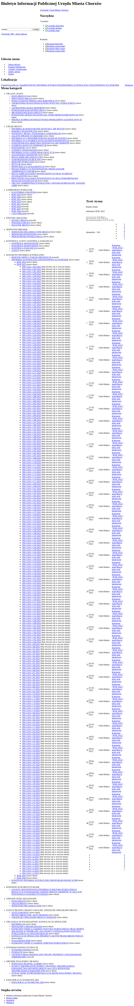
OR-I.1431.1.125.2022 (31, 583)
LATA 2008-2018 (19, 213)
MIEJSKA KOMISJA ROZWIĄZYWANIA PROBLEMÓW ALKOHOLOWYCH (47, 120)
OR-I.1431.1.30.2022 (31, 807)
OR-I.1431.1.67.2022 (31, 717)
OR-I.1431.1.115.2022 (31, 606)
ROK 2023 (16, 204)
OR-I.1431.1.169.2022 (31, 484)
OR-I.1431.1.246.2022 (31, 307)
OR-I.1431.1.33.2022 (31, 798)
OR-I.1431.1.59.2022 (31, 736)
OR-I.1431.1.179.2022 (31, 460)
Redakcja (10, 1003)
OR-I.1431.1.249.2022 (31, 300)
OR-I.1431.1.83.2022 (31, 682)
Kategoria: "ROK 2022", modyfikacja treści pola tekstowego (118, 250)
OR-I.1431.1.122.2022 (31, 592)
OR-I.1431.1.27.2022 (31, 814)
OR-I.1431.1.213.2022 (31, 382)
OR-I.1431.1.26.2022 (31, 816)
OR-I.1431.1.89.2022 (31, 668)
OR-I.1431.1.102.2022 (31, 637)
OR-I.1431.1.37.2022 (31, 788)
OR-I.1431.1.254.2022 (31, 288)
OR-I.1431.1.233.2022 (31, 337)
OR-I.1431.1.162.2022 (31, 500)
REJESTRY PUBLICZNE (23, 162)
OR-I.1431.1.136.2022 (31, 559)
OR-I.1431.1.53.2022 (31, 753)
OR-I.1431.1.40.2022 (31, 781)
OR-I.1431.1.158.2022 (31, 510)
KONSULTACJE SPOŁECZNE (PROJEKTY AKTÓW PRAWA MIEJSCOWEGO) (47, 936)
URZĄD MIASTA (19, 903)
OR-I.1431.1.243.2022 (31, 314)
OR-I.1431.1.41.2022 (31, 802)
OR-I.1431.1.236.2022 (31, 330)
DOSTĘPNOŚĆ (18, 148)
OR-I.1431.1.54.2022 (31, 750)
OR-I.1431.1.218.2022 (31, 370)
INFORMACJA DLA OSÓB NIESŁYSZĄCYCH (33, 152)
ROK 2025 (16, 209)
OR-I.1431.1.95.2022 (31, 654)
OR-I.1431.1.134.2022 (31, 562)
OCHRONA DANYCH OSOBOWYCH (29, 145)
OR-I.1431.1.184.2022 (31, 448)
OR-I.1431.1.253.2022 (31, 290)
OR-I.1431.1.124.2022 (31, 585)
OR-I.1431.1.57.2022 (31, 743)
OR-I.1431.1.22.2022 (31, 826)
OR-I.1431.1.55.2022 (31, 748)
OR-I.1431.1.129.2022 (31, 573)
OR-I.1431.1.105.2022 (31, 630)
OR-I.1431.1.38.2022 (31, 795)
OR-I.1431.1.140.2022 (31, 550)
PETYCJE (16, 164)
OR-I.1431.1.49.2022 (31, 760)
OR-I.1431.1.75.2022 (31, 689)
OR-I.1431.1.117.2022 (31, 602)
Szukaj (11, 74)
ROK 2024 (16, 206)
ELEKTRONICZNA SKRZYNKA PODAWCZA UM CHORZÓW (40, 143)
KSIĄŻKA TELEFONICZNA (24, 131)
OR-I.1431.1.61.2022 (31, 741)
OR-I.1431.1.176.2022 (31, 467)
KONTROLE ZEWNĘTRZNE (25, 246)
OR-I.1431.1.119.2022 (31, 597)
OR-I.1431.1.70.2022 (31, 710)
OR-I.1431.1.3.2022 (30, 871)
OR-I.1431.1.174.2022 (31, 472)
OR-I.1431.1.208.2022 (31, 396)
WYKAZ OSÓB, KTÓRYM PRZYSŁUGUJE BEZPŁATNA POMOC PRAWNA (47, 973)
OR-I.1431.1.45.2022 (31, 769)
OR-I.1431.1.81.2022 (31, 691)
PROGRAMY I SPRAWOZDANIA (27, 926)
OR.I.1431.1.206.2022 (31, 401)
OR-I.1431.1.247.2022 (31, 304)
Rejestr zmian (12, 998)
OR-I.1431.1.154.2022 (31, 519)
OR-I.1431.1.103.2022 (31, 635)
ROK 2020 (16, 197)
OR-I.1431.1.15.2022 (31, 842)
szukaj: (4, 29)
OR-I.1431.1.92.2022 (31, 661)
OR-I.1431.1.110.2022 (31, 618)
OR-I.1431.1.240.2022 (31, 321)
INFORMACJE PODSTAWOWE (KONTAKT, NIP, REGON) (38, 129)
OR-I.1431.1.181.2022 (31, 455)
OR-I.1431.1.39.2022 (31, 783)
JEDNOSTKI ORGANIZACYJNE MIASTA (31, 232)
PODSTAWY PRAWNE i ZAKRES (27, 964)
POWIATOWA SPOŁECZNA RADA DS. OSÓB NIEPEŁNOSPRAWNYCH (45, 115)
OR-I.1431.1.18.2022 (31, 835)
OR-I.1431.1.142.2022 (31, 552)
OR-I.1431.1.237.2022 (31, 328)
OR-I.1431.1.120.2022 (31, 595)
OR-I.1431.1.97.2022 (31, 649)
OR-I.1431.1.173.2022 (31, 474)
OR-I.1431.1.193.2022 (31, 429)
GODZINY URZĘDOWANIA (24, 150)
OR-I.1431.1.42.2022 (31, 774)
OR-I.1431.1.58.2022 (31, 739)
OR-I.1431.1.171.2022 (31, 481)
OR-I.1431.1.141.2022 (31, 540)
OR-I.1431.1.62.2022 (31, 732)
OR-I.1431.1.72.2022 (31, 708)
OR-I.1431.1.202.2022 (31, 411)
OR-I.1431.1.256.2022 (31, 283)
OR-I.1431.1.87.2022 (31, 673)
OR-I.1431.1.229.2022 (31, 347)
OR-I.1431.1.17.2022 (31, 838)
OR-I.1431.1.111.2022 (31, 616)
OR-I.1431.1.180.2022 (31, 458)
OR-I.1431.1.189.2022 (31, 439)
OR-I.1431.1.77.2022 (31, 699)
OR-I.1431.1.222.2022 (31, 363)
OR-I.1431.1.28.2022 (31, 812)
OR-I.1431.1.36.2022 (31, 791)
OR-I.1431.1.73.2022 (31, 706)
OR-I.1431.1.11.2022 (31, 852)
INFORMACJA (18, 924)
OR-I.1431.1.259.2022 (31, 276)
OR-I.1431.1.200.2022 (31, 415)
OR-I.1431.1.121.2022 (31, 588)
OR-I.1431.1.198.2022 (31, 420)
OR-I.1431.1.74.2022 (31, 703)
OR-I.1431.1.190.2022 (31, 434)
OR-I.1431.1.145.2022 (31, 545)
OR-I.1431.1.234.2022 (31, 335)
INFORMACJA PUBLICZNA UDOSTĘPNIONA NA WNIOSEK (90, 85)
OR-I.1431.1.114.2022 (31, 609)
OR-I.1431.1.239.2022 (31, 323)
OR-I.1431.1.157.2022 (31, 512)
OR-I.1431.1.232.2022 (31, 340)
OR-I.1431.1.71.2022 (31, 727)
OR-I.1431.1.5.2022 (30, 866)
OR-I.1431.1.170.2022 (31, 479)
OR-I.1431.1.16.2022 (31, 840)
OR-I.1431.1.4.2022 (30, 868)
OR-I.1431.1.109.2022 (31, 621)
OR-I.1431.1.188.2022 (31, 437)
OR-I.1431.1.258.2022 (31, 278)
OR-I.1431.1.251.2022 (31, 295)
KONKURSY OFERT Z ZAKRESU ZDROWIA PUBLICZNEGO (40, 943)
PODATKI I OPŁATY (21, 223)
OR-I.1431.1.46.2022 (31, 767)
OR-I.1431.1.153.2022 (31, 522)
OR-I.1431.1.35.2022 (31, 793)
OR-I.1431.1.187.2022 (31, 441)
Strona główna (14, 64)
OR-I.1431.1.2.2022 (30, 873)
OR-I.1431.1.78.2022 (31, 696)
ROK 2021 (16, 199)
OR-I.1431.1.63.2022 (31, 729)
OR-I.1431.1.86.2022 (31, 675)
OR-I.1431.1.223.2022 (31, 361)
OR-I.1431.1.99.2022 (31, 644)
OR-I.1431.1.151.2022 (31, 526)
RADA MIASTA (19, 96)
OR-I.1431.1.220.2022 (31, 368)
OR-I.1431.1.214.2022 (31, 380)
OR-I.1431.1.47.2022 (31, 765)
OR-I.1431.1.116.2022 (31, 604)
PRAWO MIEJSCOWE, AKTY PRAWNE (30, 915)
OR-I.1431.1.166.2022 (31, 491)
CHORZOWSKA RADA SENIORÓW (28, 108)
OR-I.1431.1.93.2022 (31, 658)
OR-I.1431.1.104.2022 (31, 632)
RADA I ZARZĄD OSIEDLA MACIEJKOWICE (33, 101)
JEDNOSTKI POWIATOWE (24, 234)
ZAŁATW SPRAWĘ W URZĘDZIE (27, 136)
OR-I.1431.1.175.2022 (31, 470)
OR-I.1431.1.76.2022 (31, 701)
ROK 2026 (16, 211)
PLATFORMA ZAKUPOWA (24, 192)
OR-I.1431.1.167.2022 (31, 488)
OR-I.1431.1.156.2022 (31, 514)
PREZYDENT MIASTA (22, 98)
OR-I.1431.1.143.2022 (31, 543)
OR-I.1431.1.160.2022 (31, 505)
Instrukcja (10, 1000)
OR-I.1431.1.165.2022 (31, 493)
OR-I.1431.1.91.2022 (31, 663)
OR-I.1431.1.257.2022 (31, 281)
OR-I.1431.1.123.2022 (31, 590)
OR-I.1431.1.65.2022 (31, 722)
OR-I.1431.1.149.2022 (31, 531)
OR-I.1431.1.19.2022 (31, 833)
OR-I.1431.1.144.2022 (31, 547)
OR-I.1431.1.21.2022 (31, 828)
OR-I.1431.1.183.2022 (31, 451)
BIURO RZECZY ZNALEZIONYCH (28, 166)
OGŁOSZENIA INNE (21, 941)
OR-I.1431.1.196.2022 (31, 425)
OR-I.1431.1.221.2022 (31, 366)
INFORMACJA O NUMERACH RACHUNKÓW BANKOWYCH (40, 141)
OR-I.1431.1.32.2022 (31, 800)
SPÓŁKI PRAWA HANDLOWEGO (27, 236)
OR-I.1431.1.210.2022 (31, 392)
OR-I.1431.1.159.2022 (31, 507)
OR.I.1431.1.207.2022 (31, 399)
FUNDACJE (17, 952)
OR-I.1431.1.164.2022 (31, 496)
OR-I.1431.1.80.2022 (31, 687)
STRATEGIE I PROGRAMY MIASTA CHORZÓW (34, 917)
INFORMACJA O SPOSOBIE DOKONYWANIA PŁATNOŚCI (39, 138)
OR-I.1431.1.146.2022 (31, 538)
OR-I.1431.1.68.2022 (31, 715)
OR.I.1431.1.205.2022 (31, 404)
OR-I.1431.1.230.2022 (31, 345)
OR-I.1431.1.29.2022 (31, 809)
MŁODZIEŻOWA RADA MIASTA (27, 112)
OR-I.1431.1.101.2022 (31, 640)
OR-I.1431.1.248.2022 (31, 302)
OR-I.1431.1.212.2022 (31, 385)
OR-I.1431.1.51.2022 (31, 776)
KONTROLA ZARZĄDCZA (24, 248)
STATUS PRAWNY (20, 912)
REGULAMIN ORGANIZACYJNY (27, 157)
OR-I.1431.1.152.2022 (31, 524)
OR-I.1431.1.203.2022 (31, 408)
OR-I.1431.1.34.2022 (31, 786)
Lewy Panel (19, 85)
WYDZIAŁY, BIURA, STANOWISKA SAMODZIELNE (36, 133)
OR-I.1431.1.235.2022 (31, 333)
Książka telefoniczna (16, 67)
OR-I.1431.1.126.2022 (31, 581)
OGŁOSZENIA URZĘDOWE (25, 155)
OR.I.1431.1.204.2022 (31, 406)
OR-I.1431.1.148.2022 (31, 533)
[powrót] (11, 85)
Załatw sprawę (14, 72)
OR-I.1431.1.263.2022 (31, 267)
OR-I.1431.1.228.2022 (31, 349)
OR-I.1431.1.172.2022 (31, 477)
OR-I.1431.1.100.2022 (31, 642)
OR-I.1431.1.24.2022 (31, 821)
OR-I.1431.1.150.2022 (31, 529)
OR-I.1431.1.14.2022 (31, 845)
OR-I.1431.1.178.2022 (31, 463)
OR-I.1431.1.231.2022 (31, 342)
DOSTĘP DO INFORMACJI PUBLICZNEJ (43, 85)
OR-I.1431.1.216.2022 (31, 375)
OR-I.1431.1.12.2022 (31, 850)
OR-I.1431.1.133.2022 (31, 564)
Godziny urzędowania (17, 69)
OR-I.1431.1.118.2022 (31, 599)
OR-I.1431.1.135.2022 (31, 557)
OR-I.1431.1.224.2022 (31, 359)
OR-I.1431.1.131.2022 (31, 569)
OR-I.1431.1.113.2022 (31, 611)
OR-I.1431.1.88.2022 (31, 670)
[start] (4, 85)
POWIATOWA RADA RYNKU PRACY (29, 110)
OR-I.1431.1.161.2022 (31, 503)
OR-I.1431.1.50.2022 (31, 757)
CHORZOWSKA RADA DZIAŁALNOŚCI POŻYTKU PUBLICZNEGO (43, 103)
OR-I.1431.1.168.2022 (31, 486)
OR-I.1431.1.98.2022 (31, 647)
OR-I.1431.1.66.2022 (31, 720)
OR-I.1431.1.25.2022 (31, 819)
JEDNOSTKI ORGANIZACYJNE (26, 906)
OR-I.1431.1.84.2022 (31, 680)
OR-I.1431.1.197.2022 (31, 422)
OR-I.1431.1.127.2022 (31, 578)
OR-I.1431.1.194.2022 (31, 389)
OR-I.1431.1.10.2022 (31, 854)
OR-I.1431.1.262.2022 (31, 269)
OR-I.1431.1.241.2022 (31, 319)
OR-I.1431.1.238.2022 (31, 326)
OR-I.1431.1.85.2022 (31, 677)
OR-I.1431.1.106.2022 (31, 628)
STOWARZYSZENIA (21, 950)
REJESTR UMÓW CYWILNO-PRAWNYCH (31, 257)
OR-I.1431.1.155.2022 (31, 517)
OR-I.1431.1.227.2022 (31, 352)
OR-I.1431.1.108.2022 (31, 623)
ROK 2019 (16, 195)
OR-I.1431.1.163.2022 (31, 498)
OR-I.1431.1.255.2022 (31, 286)
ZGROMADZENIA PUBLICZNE (26, 159)
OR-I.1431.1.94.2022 (31, 656)
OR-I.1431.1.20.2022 (31, 831)
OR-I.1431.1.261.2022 (31, 271)
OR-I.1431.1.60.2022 (31, 734)
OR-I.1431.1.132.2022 (31, 566)
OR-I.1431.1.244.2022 (31, 311)
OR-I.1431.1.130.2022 (31, 571)
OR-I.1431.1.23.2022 (31, 824)
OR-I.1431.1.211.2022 (31, 387)
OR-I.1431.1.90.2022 (31, 665)
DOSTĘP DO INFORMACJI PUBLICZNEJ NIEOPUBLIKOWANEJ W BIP (44, 880)
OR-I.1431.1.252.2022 (31, 293)
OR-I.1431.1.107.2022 (31, 625)
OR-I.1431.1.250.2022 (31, 297)
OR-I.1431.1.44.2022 (31, 772)
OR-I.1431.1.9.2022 (30, 857)
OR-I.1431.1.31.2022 (31, 805)
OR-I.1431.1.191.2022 (31, 432)
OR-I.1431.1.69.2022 (31, 713)
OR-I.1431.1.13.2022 (31, 847)
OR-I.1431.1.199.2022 (31, 418)
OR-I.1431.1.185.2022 (31, 444)
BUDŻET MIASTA (20, 220)
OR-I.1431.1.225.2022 (31, 356)
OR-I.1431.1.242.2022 (31, 316)
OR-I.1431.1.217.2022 (31, 373)
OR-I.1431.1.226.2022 (31, 354)
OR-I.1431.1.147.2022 (31, 536)
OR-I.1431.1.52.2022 (31, 755)
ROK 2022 (16, 202)
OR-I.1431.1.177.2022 (31, 465)
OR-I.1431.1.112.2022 (31, 614)
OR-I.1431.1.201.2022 (31, 413)
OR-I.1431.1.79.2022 (31, 694)
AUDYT (15, 250)
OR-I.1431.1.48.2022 (31, 762)
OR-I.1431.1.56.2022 (31, 746)
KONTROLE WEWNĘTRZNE (25, 243)
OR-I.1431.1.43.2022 (31, 779)
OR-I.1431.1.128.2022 (31, 576)
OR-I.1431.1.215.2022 (31, 378)
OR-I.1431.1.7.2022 (30, 861)
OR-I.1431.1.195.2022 (31, 427)
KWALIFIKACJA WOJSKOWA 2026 (28, 982)
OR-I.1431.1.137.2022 (31, 555)
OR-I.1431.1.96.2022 (31, 651)
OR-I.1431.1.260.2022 (31, 274)
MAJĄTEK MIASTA (21, 225)
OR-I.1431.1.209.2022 (31, 394)
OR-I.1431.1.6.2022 (30, 864)
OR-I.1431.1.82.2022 (31, 684)
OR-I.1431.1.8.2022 (30, 859)
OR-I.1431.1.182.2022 (31, 453)
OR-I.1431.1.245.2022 (31, 309)
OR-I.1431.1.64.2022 (31, 724)
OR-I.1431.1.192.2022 (31, 446)
